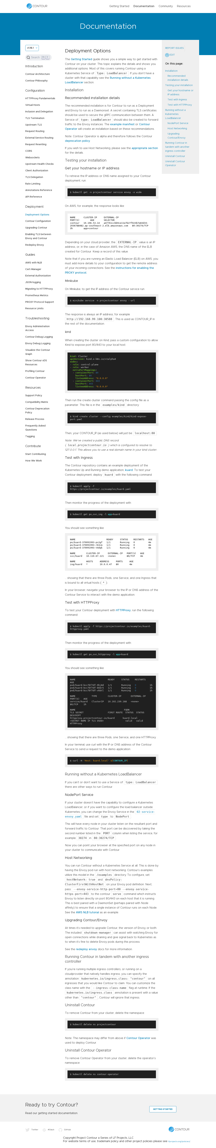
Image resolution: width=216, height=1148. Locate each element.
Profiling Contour (35, 371)
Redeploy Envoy (34, 245)
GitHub (67, 1130)
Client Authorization (36, 170)
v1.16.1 (30, 48)
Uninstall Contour (175, 156)
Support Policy (33, 395)
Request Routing (34, 131)
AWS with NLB (33, 263)
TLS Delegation (34, 177)
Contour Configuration (38, 221)
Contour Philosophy (36, 81)
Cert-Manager (33, 269)
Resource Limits (34, 308)
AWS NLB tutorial (87, 912)
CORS (28, 151)
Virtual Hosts (32, 105)
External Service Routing (39, 138)
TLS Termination (34, 118)
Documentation (143, 6)
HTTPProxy (123, 610)
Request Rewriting (35, 144)
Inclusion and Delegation (39, 112)
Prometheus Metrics (36, 295)
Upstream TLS (33, 125)
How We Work (33, 461)
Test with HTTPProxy (180, 105)
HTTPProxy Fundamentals (40, 98)
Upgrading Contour (36, 228)
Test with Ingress (177, 100)
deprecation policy (77, 141)
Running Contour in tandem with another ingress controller (177, 147)
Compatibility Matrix (36, 402)
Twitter (34, 1130)
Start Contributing (35, 454)
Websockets (32, 157)
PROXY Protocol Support (39, 302)
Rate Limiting (32, 184)
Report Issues (174, 48)
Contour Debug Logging (39, 337)
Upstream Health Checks (39, 164)
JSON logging (33, 282)
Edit (172, 55)
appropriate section (145, 148)
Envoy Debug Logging (37, 343)
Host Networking (177, 128)
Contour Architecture (37, 74)
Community (166, 6)
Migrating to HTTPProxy (39, 289)
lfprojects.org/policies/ (179, 1141)
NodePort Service (178, 123)
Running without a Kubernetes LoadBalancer (175, 114)
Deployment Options (37, 215)
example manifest (122, 124)
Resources (184, 6)
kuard (129, 470)
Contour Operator (35, 378)
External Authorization (38, 276)
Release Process (34, 419)
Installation (171, 71)
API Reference (33, 197)
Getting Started (119, 6)
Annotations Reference (38, 190)
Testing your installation (179, 85)
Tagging (30, 436)
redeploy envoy (86, 949)
